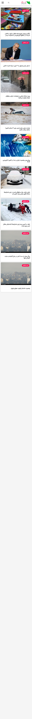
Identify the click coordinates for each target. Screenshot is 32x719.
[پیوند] (25, 2)
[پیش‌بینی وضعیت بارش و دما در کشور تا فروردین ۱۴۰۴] (16, 150)
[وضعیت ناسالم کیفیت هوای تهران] (16, 277)
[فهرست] (2, 2)
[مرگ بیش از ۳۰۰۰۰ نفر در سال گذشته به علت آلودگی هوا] (16, 246)
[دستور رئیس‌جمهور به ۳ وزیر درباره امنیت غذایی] (16, 54)
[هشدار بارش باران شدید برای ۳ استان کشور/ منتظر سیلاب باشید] (16, 118)
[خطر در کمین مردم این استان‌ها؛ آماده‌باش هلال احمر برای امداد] (16, 214)
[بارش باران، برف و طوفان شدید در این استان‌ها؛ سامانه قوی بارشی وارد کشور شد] (16, 182)
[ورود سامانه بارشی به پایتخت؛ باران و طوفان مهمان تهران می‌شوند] (16, 85)
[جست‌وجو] (8, 2)
